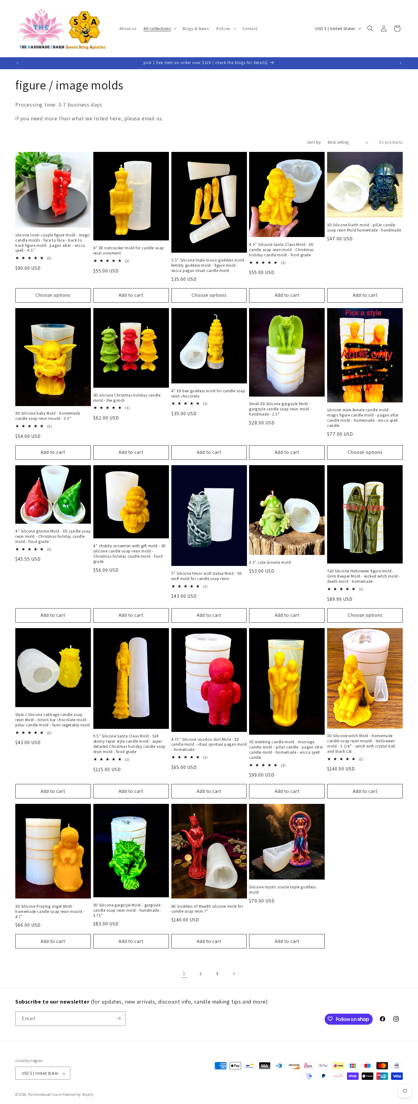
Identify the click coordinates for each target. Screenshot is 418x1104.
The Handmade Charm (45, 1095)
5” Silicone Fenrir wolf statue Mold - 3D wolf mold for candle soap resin (206, 576)
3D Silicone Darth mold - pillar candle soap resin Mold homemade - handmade (364, 228)
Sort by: (314, 142)
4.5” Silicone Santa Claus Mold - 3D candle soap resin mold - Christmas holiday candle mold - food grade (281, 250)
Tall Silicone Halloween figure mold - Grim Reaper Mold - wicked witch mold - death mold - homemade (363, 576)
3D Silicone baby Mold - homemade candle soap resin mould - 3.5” (47, 416)
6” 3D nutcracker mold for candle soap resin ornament (128, 251)
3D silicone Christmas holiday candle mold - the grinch (127, 398)
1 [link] (184, 973)
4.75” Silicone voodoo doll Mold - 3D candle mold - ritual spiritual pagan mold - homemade (209, 744)
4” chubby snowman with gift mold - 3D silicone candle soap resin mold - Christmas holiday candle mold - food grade (129, 554)
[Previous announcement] (17, 63)
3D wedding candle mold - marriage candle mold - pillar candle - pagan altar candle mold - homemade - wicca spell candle (286, 750)
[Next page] (234, 973)
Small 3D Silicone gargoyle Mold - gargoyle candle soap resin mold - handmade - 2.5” (280, 409)
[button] (159, 28)
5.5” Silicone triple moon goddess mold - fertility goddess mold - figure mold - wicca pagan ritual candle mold (209, 265)
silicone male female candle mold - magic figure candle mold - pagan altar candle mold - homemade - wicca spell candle (363, 418)
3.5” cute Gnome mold (270, 562)
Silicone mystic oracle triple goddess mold (282, 890)
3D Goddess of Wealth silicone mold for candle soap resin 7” (207, 909)
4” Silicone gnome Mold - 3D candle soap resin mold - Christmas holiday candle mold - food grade (53, 536)
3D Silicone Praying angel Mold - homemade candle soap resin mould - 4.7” (49, 911)
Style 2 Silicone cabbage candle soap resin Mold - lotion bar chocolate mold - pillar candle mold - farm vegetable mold (52, 720)
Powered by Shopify (78, 1095)
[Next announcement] (400, 63)
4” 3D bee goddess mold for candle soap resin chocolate (208, 394)
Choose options (52, 295)
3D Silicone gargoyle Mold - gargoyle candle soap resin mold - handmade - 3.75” (127, 910)
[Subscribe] (118, 1018)
